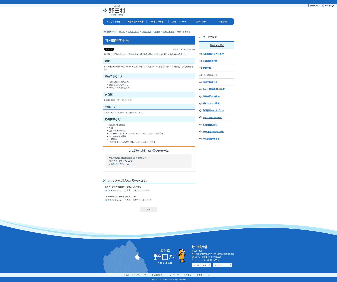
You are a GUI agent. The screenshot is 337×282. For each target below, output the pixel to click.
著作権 (199, 275)
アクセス (218, 265)
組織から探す (133, 32)
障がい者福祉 (168, 32)
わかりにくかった (142, 190)
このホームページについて (135, 275)
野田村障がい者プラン (213, 110)
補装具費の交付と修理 (213, 54)
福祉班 (157, 32)
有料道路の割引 (210, 124)
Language (329, 5)
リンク (210, 275)
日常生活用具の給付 (212, 117)
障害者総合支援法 (211, 96)
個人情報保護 (156, 275)
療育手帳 (207, 68)
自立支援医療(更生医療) (214, 89)
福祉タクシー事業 (211, 103)
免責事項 (187, 275)
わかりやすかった (114, 190)
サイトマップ (173, 275)
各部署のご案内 (200, 265)
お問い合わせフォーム (119, 164)
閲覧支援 (314, 5)
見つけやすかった (114, 200)
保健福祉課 (146, 32)
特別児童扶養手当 (211, 139)
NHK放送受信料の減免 (213, 131)
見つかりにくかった (143, 200)
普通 (128, 190)
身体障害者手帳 (210, 61)
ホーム (122, 32)
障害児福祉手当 (210, 82)
